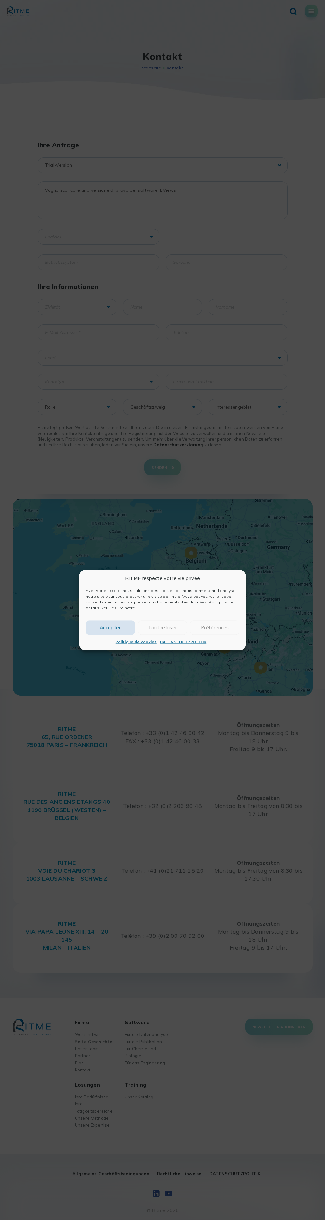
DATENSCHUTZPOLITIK (183, 642)
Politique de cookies (136, 642)
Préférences (215, 627)
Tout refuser (162, 627)
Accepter (110, 627)
